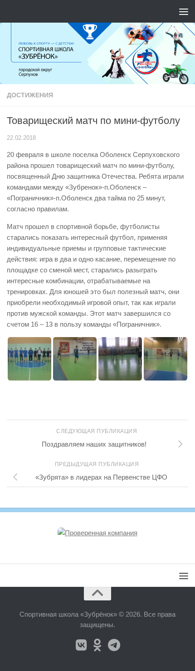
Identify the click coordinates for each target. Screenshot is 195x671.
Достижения (30, 95)
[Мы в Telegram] (113, 645)
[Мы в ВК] (81, 645)
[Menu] (183, 11)
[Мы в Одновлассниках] (97, 645)
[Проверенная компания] (97, 533)
